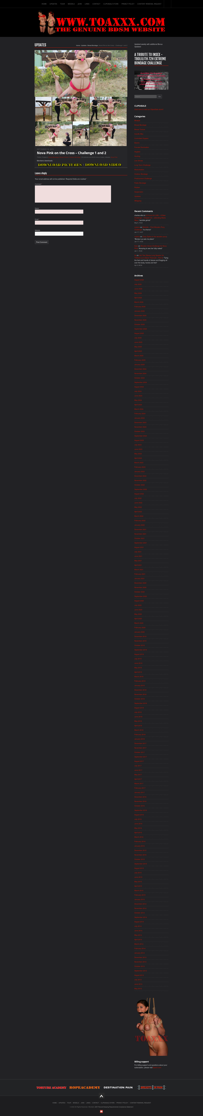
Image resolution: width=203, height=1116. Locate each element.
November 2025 (140, 320)
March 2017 (138, 783)
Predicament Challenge (143, 178)
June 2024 (138, 395)
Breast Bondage (93, 45)
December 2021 (140, 529)
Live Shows (138, 160)
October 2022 (139, 485)
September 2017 (140, 757)
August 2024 (139, 387)
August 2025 (139, 333)
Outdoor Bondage (75, 157)
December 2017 (140, 743)
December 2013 (140, 957)
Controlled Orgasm (141, 138)
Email (37, 219)
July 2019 (138, 658)
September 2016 (140, 810)
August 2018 (139, 708)
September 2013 (140, 970)
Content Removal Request (149, 4)
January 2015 (139, 899)
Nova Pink (114, 157)
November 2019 (140, 641)
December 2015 (140, 850)
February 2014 (139, 948)
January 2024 (139, 418)
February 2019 (139, 681)
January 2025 (139, 364)
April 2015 (138, 886)
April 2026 (138, 297)
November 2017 (140, 748)
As (135, 255)
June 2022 (138, 502)
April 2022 (138, 511)
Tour (62, 4)
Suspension (138, 192)
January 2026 (139, 311)
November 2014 (140, 908)
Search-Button (167, 4)
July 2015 (138, 872)
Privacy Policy (127, 4)
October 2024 (139, 378)
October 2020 (139, 592)
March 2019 (138, 676)
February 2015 (139, 895)
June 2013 (138, 984)
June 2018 (138, 716)
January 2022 (139, 525)
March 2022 (138, 516)
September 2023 (140, 436)
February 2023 (139, 467)
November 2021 (140, 534)
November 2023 (140, 427)
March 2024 (138, 409)
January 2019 (139, 685)
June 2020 (138, 609)
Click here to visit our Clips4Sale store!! (148, 109)
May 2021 (138, 560)
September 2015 (140, 864)
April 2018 (138, 725)
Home (44, 4)
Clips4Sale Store (110, 4)
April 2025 (138, 351)
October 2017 (139, 752)
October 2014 (139, 913)
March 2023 (138, 462)
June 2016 (138, 823)
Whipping (137, 201)
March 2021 (138, 569)
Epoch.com (157, 1067)
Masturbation (139, 169)
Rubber (137, 187)
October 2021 (139, 538)
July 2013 (138, 979)
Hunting (137, 156)
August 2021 (139, 547)
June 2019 (138, 663)
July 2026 (138, 284)
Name (37, 208)
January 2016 (139, 846)
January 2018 (139, 739)
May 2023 (138, 453)
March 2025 (138, 355)
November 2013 (140, 962)
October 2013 (139, 966)
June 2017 (138, 770)
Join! (80, 4)
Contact (96, 4)
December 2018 (140, 690)
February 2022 (139, 520)
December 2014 (140, 904)
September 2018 (140, 703)
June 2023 (138, 449)
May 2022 (138, 507)
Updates (53, 4)
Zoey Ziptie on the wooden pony (155, 236)
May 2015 (138, 881)
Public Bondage (140, 183)
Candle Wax (138, 134)
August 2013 (139, 975)
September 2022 (140, 489)
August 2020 (139, 601)
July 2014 (138, 926)
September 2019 (140, 650)
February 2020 (139, 627)
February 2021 (139, 574)
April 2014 (138, 939)
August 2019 (139, 654)
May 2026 (138, 293)
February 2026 (139, 306)
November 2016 (140, 801)
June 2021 (138, 556)
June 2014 (138, 930)
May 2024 (138, 400)
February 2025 (139, 360)
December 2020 (140, 583)
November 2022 (140, 480)
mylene (137, 227)
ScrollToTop (101, 1095)
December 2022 (140, 476)
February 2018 (139, 734)
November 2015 (140, 855)
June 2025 (138, 342)
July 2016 (138, 819)
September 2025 (140, 329)
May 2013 (138, 988)
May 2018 (138, 721)
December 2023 (140, 422)
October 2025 (139, 324)
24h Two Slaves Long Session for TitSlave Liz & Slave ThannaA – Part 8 (149, 256)
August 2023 (139, 440)
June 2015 (138, 877)
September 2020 (140, 596)
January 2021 (139, 578)
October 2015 (139, 859)
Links (87, 4)
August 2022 (139, 494)
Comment (38, 184)
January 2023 (139, 471)
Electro (137, 143)
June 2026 (138, 289)
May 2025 (138, 346)
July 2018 (138, 712)
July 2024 (138, 391)
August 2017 (139, 761)
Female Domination (141, 147)
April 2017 (138, 779)
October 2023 (139, 431)
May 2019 (138, 667)
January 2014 (139, 953)
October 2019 (139, 645)
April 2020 (138, 618)
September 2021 (140, 543)
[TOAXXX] (101, 22)
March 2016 (138, 837)
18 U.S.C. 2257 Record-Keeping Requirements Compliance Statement (110, 1107)
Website (37, 230)
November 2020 (140, 587)
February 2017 (139, 788)
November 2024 (140, 373)
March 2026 (138, 302)
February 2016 (139, 841)
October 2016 (139, 806)
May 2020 (138, 614)
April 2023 (138, 458)
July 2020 (138, 605)
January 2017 (139, 792)
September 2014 (140, 917)
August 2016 (139, 814)
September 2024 (140, 382)
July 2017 (138, 765)
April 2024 (138, 404)
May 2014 (138, 935)
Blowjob (137, 120)
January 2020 (139, 632)
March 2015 (138, 890)
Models (71, 4)
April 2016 (138, 832)
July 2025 (138, 338)
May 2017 (138, 774)
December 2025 (140, 315)
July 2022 (138, 498)
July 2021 (138, 551)
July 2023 (138, 445)
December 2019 (140, 636)
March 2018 (138, 730)
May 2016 (138, 828)
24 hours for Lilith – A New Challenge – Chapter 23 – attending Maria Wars (150, 217)
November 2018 (140, 694)
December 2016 (140, 797)
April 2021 (138, 565)
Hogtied (137, 151)
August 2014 (139, 921)
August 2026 (139, 280)
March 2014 (138, 944)
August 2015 (139, 868)
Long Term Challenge (142, 165)
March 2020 (138, 623)
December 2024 (140, 369)
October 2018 (139, 699)
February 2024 (139, 413)
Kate (136, 246)
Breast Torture (64, 157)
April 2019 (138, 672)
